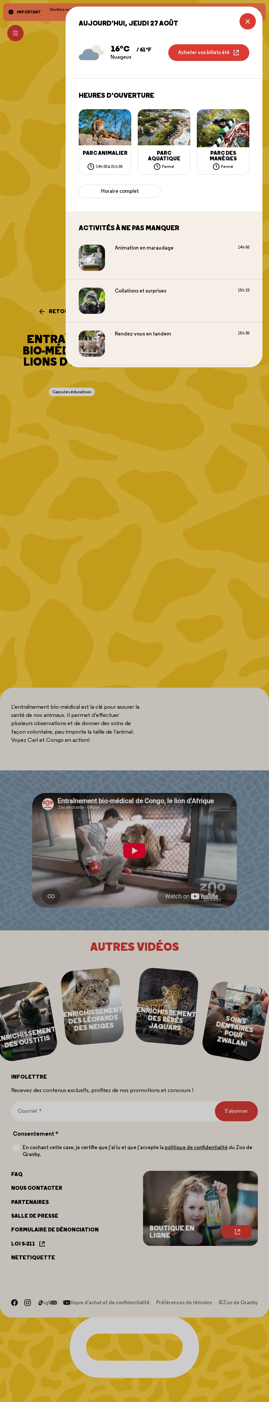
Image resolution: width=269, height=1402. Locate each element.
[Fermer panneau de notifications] (247, 21)
